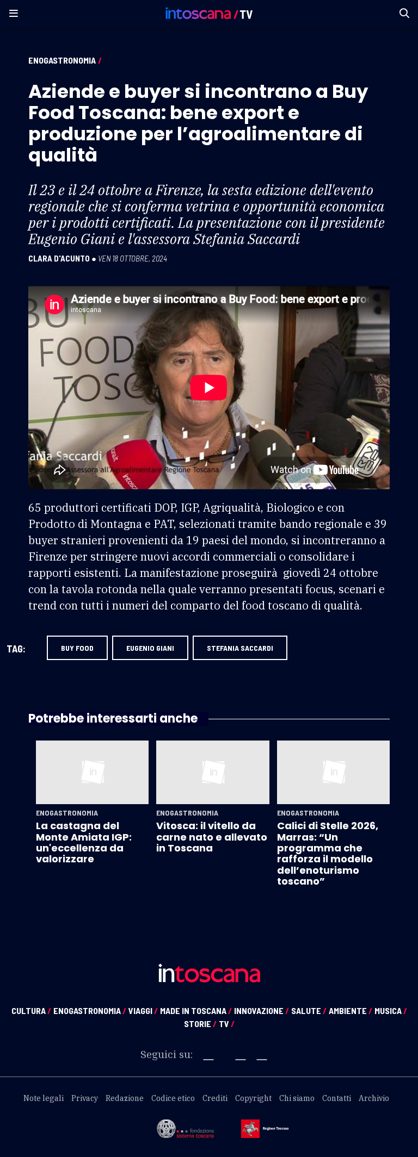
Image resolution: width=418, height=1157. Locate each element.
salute (309, 1010)
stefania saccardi (240, 647)
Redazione (125, 1098)
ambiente (350, 1010)
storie (200, 1023)
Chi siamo (297, 1098)
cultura (31, 1010)
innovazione (261, 1010)
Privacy (84, 1098)
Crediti (215, 1098)
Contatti (336, 1098)
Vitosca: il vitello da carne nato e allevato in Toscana (211, 837)
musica (390, 1010)
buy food (77, 647)
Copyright (253, 1098)
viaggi (143, 1010)
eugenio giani (150, 647)
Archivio (374, 1098)
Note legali (43, 1098)
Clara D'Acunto (59, 258)
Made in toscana (196, 1010)
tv (227, 1023)
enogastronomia (89, 1010)
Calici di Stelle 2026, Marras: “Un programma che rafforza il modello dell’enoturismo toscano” (327, 853)
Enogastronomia (62, 60)
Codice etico (173, 1098)
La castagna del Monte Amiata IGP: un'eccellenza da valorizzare (84, 842)
